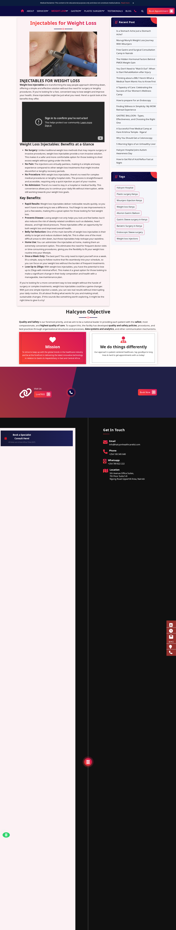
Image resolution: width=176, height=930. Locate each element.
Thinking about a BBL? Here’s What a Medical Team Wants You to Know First (136, 80)
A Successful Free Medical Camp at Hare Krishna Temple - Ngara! (134, 130)
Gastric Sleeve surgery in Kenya (132, 219)
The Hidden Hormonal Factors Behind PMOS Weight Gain (135, 61)
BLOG (128, 10)
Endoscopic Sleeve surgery (130, 232)
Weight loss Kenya (126, 206)
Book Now (145, 392)
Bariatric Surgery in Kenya (129, 226)
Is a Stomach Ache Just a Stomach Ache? (133, 32)
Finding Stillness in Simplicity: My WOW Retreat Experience (136, 108)
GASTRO (74, 10)
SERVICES (41, 10)
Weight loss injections (127, 238)
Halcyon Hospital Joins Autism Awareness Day (131, 151)
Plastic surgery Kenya (127, 194)
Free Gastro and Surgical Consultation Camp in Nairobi (135, 51)
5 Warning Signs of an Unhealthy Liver (136, 143)
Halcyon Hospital (125, 187)
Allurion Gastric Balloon (128, 213)
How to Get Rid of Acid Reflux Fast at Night (134, 161)
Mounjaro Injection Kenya (129, 200)
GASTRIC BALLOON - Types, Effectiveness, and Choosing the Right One (135, 119)
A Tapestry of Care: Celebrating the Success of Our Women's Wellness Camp (134, 91)
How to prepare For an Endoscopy (133, 100)
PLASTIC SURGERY (93, 10)
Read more (125, 3)
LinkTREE (40, 394)
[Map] (97, 392)
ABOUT (30, 10)
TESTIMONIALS (114, 10)
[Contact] (135, 11)
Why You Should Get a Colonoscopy (134, 137)
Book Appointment (158, 11)
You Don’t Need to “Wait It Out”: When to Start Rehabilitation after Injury (135, 70)
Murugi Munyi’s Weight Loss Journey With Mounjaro (135, 42)
